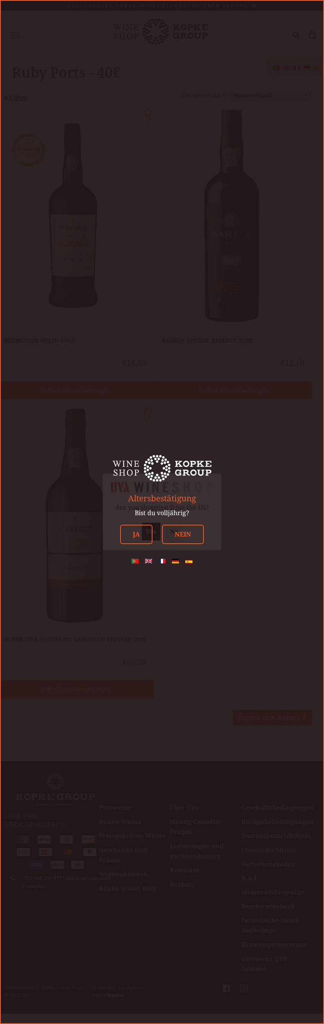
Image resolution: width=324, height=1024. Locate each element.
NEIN (183, 534)
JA (136, 534)
